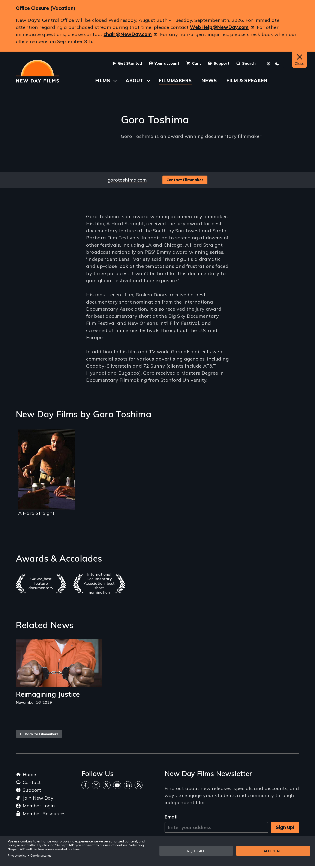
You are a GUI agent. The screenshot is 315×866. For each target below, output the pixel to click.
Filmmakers (175, 80)
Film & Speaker (246, 80)
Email (171, 817)
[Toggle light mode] (273, 64)
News (209, 80)
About (134, 80)
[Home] (37, 71)
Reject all (196, 851)
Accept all (273, 851)
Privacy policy (17, 855)
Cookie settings (40, 855)
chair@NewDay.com (128, 34)
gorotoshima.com (127, 180)
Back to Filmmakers (41, 734)
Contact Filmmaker (184, 179)
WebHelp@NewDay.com (219, 27)
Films (102, 80)
